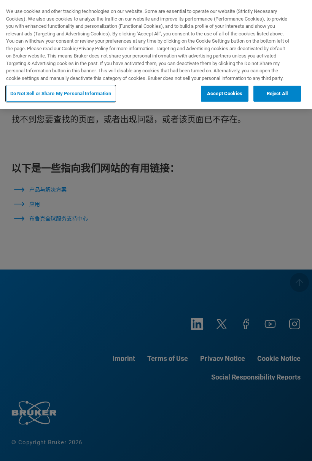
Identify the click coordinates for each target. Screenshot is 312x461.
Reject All (277, 93)
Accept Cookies (224, 93)
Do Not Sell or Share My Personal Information (60, 93)
